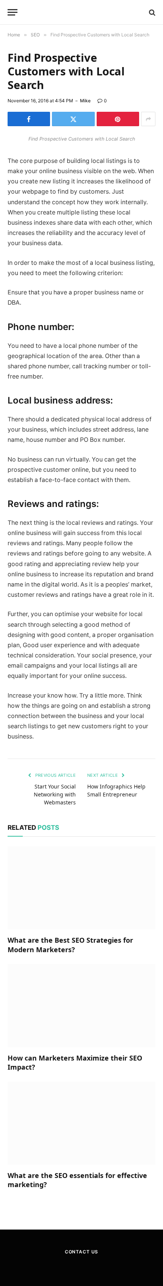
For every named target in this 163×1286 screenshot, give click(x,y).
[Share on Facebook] (29, 119)
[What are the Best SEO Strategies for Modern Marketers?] (81, 887)
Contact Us (81, 1252)
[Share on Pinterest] (118, 119)
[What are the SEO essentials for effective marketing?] (81, 1123)
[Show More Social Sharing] (148, 119)
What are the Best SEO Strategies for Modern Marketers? (70, 945)
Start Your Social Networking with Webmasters (55, 794)
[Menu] (12, 12)
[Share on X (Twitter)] (73, 119)
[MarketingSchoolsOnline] (81, 12)
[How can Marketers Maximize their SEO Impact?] (81, 1005)
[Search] (151, 12)
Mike (85, 100)
